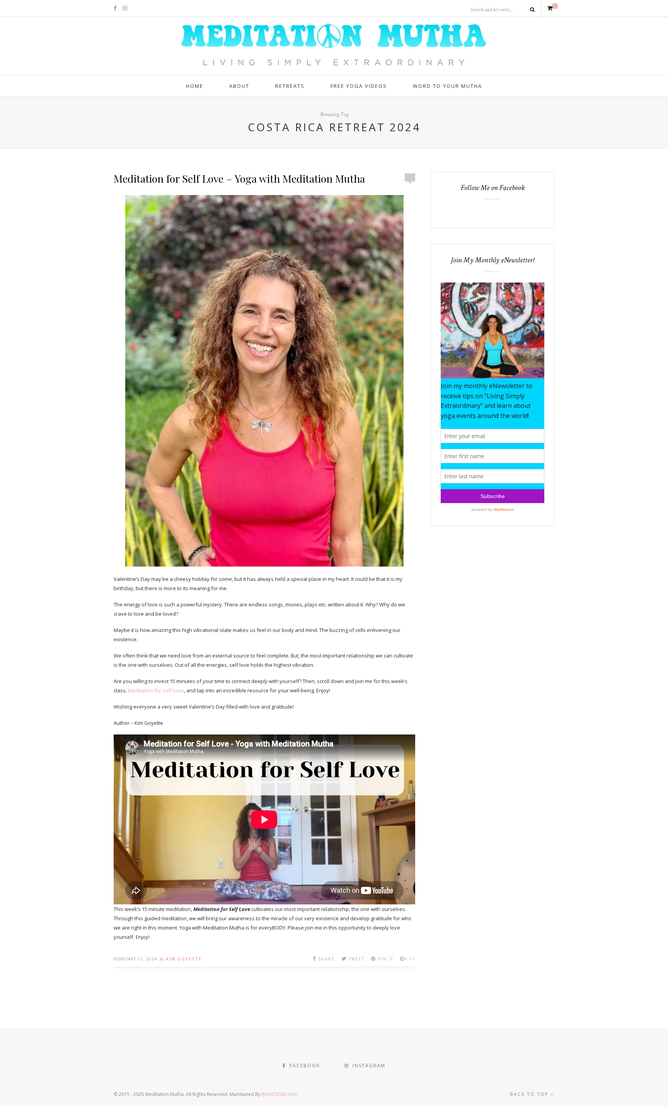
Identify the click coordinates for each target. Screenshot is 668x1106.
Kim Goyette (184, 959)
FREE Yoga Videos (359, 85)
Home (194, 85)
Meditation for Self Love (156, 690)
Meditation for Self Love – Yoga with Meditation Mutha (239, 178)
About (239, 85)
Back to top (530, 1094)
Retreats (290, 85)
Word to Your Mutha (447, 85)
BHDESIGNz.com (280, 1094)
